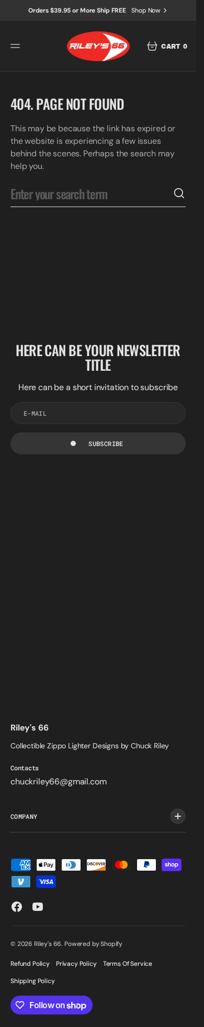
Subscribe (105, 443)
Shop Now (146, 10)
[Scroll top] (183, 1014)
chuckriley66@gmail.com (58, 781)
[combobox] (91, 193)
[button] (16, 46)
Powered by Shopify (93, 944)
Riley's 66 (47, 944)
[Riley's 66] (98, 46)
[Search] (179, 193)
